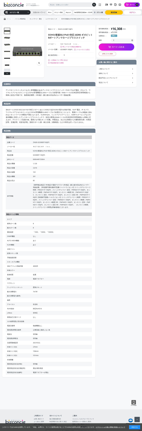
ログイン (132, 12)
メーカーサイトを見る (83, 50)
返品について (103, 82)
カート (133, 5)
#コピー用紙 (59, 12)
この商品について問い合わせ (59, 60)
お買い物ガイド (39, 419)
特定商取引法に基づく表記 (58, 421)
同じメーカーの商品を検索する (72, 47)
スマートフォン (133, 403)
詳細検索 (100, 4)
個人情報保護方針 (55, 419)
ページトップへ (137, 419)
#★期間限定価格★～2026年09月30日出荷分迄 (89, 12)
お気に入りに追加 (107, 54)
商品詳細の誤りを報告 (57, 63)
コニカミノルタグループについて (83, 419)
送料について (103, 73)
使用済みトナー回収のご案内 (81, 421)
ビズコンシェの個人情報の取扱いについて (110, 427)
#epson (68, 12)
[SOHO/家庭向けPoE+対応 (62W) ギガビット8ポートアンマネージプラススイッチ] (27, 51)
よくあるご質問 (39, 421)
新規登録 (114, 12)
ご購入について (104, 69)
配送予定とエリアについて (108, 78)
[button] (7, 70)
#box (49, 12)
